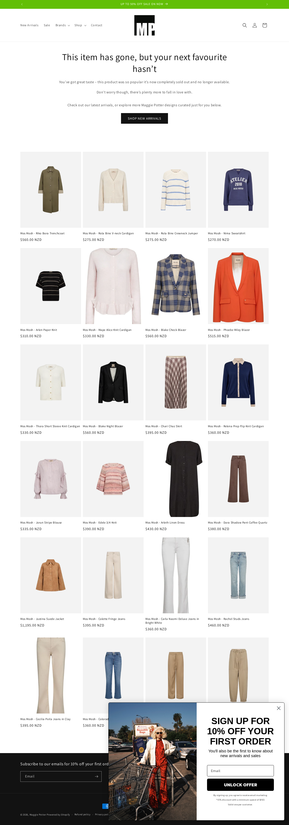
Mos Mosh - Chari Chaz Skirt (163, 426)
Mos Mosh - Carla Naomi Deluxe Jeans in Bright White (172, 621)
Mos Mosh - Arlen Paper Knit (38, 330)
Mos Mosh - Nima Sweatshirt (226, 233)
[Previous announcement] (22, 4)
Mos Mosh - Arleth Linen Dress (164, 522)
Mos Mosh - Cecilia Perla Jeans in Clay (45, 719)
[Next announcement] (267, 4)
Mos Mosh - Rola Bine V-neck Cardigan (108, 233)
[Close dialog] (279, 708)
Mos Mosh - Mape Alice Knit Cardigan (107, 330)
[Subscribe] (96, 776)
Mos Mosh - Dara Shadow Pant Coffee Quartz (237, 522)
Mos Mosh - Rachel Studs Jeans (228, 619)
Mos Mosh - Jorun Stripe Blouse (41, 522)
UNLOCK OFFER (240, 784)
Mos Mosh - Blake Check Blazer (165, 330)
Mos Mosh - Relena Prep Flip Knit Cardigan (236, 426)
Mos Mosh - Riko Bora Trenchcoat (42, 233)
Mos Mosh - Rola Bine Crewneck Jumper (171, 233)
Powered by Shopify (58, 814)
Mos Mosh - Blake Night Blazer (103, 426)
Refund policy (83, 814)
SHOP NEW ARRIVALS (144, 118)
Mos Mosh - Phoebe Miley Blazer (229, 330)
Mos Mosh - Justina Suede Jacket (42, 619)
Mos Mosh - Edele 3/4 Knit (100, 522)
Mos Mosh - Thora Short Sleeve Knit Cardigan (50, 426)
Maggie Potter (38, 814)
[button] (62, 25)
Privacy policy (103, 814)
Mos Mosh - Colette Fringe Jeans (104, 619)
